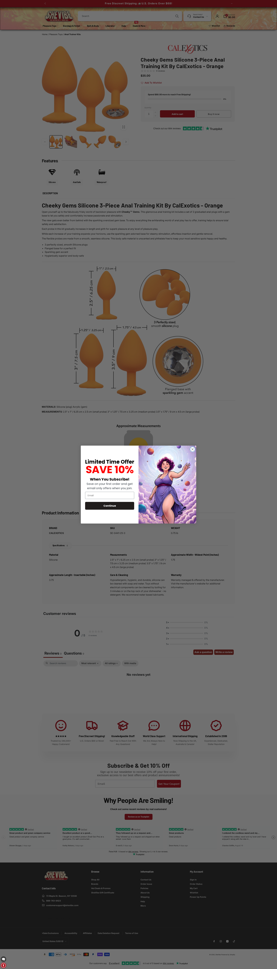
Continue (109, 506)
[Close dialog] (192, 449)
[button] (3, 959)
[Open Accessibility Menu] (3, 965)
